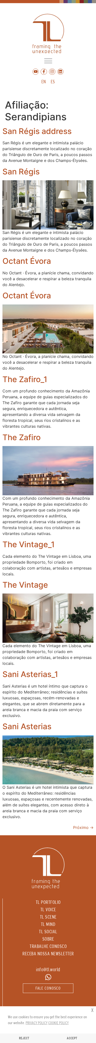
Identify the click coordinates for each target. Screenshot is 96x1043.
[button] (48, 60)
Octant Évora (26, 261)
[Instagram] (52, 72)
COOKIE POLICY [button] (58, 1022)
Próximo (83, 827)
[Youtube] (35, 72)
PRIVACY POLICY (37, 1022)
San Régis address (37, 131)
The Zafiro (21, 437)
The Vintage (25, 585)
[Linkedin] (60, 72)
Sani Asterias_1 (30, 674)
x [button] (92, 1009)
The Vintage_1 (28, 544)
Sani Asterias (26, 726)
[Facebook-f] (44, 72)
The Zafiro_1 (24, 379)
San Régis (21, 171)
